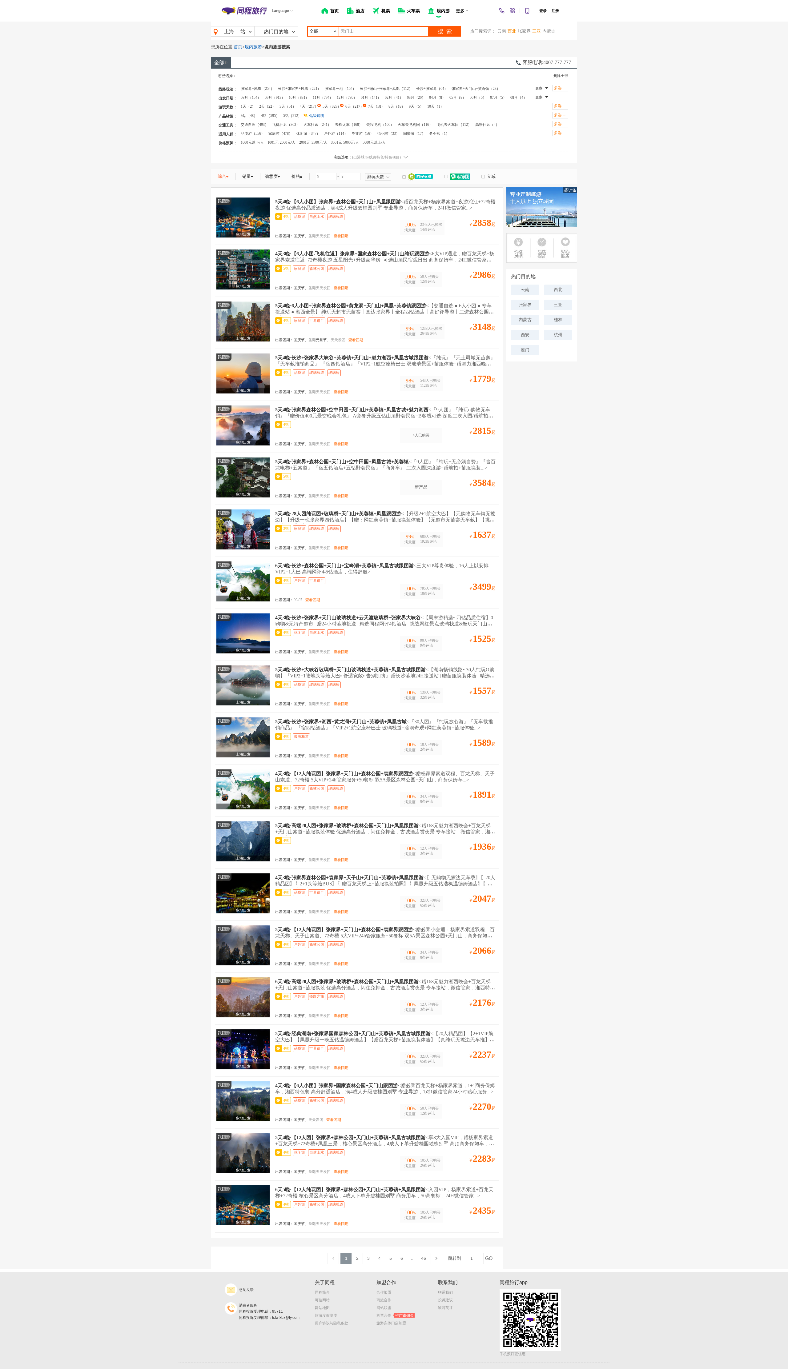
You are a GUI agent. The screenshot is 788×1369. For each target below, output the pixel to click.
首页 (238, 47)
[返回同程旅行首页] (244, 10)
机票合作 (395, 1315)
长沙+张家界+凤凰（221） (299, 88)
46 (423, 1258)
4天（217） (309, 106)
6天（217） (354, 106)
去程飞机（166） (380, 124)
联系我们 (445, 1292)
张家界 (524, 31)
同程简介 (322, 1292)
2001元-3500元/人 (313, 142)
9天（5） (416, 106)
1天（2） (248, 106)
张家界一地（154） (340, 88)
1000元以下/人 (252, 142)
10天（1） (435, 106)
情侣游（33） (388, 133)
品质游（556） (253, 133)
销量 (246, 176)
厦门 (525, 350)
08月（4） (518, 97)
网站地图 (322, 1308)
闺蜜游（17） (414, 133)
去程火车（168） (349, 124)
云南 (501, 31)
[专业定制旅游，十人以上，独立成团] (541, 207)
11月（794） (323, 97)
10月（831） (299, 97)
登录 (543, 11)
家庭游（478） (280, 133)
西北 (512, 31)
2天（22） (267, 106)
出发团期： (284, 236)
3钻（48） (249, 116)
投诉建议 (445, 1300)
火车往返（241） (317, 124)
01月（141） (371, 97)
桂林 (558, 319)
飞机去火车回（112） (454, 124)
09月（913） (275, 97)
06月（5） (478, 97)
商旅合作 (383, 1300)
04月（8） (437, 97)
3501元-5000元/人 (345, 142)
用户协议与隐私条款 (331, 1323)
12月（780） (347, 97)
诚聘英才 (445, 1308)
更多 (539, 88)
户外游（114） (336, 133)
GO (488, 1258)
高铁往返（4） (487, 124)
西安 (525, 335)
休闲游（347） (308, 133)
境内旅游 (253, 47)
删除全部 (560, 76)
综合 (222, 176)
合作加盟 (383, 1292)
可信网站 (322, 1300)
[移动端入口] (527, 11)
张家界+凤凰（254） (257, 88)
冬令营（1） (439, 133)
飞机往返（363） (286, 124)
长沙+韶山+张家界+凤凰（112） (386, 88)
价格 (295, 176)
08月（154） (251, 97)
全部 (220, 62)
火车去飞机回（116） (415, 124)
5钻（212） (292, 116)
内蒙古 (548, 31)
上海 (229, 31)
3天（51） (287, 106)
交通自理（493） (254, 124)
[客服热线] (502, 11)
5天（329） (332, 106)
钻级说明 (316, 116)
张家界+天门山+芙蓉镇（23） (476, 88)
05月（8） (457, 97)
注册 (555, 11)
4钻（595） (270, 116)
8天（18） (396, 106)
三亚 (536, 31)
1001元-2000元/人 (281, 142)
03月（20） (416, 97)
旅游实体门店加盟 (391, 1323)
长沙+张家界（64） (432, 88)
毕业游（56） (363, 133)
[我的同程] (512, 11)
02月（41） (394, 97)
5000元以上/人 (374, 142)
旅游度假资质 (326, 1315)
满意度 (271, 176)
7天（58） (376, 106)
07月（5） (498, 97)
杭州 (558, 335)
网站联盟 (383, 1308)
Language (280, 11)
